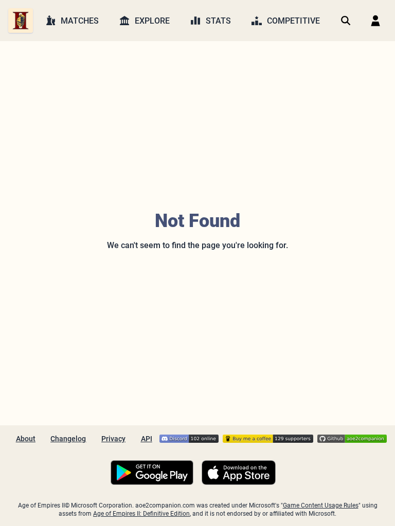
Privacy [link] (113, 439)
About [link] (25, 439)
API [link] (146, 439)
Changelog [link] (68, 439)
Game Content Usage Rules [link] (320, 505)
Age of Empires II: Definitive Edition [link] (141, 513)
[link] (20, 20)
